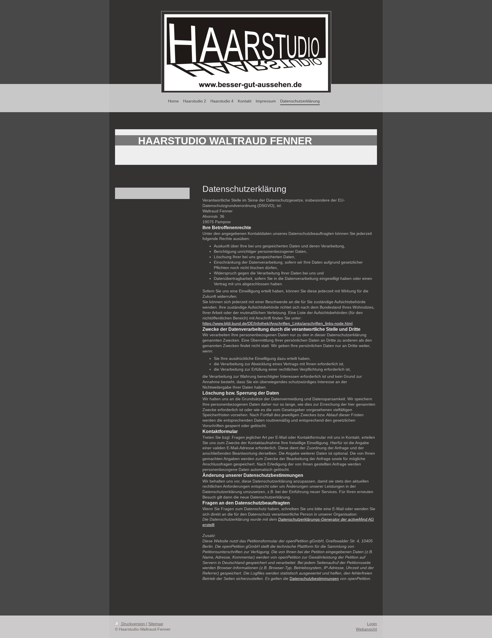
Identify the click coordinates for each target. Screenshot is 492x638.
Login (372, 623)
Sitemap (155, 623)
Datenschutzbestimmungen (314, 578)
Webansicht (366, 629)
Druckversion (133, 623)
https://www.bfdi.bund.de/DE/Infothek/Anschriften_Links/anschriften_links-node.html (277, 323)
